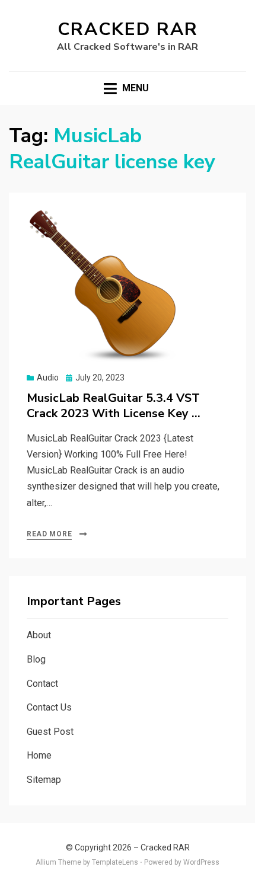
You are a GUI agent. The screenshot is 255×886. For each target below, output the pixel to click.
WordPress (201, 862)
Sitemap (44, 779)
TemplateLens (115, 862)
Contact (42, 683)
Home (39, 755)
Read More (49, 534)
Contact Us (49, 707)
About (39, 635)
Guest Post (50, 731)
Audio (48, 377)
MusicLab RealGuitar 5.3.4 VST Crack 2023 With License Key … (113, 405)
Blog (36, 659)
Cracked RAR (128, 29)
